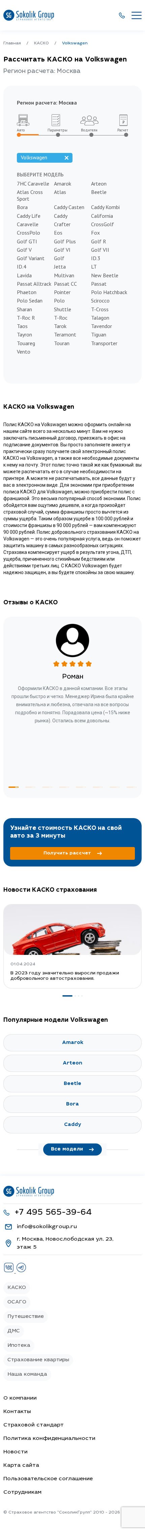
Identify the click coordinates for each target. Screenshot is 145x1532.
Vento (23, 351)
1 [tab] (13, 787)
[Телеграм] (21, 1271)
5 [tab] (81, 787)
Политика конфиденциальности (49, 1438)
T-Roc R (26, 317)
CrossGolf (102, 224)
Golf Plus (65, 241)
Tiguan (98, 334)
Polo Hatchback (109, 292)
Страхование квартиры (38, 1360)
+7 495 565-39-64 (53, 1213)
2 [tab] (30, 787)
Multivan (64, 275)
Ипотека (18, 1345)
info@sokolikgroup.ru (47, 1226)
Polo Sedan (29, 300)
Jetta (60, 266)
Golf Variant (31, 258)
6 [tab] (98, 787)
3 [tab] (47, 787)
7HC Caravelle (33, 183)
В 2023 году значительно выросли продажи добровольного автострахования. (64, 976)
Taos (22, 326)
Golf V (24, 249)
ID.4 (21, 266)
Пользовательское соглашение (48, 1479)
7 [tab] (115, 787)
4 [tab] (64, 787)
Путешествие (25, 1316)
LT (94, 266)
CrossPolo (28, 232)
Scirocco (100, 300)
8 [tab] (131, 787)
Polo (59, 300)
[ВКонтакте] (9, 1271)
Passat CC (65, 283)
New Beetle (104, 275)
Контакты (17, 1411)
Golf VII (100, 249)
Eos (58, 232)
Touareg (26, 343)
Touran (61, 343)
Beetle (99, 192)
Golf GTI (27, 241)
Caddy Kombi (105, 207)
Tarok (60, 326)
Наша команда (27, 1374)
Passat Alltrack (34, 283)
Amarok (62, 183)
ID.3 (95, 258)
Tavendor (101, 326)
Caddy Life (28, 215)
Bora (22, 207)
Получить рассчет (67, 853)
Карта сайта (21, 1465)
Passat (99, 283)
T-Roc (60, 317)
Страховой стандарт (33, 1425)
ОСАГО (16, 1302)
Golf (59, 258)
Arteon (99, 183)
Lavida (24, 275)
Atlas (60, 192)
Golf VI (62, 249)
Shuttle (62, 309)
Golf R (98, 241)
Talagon (100, 317)
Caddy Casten (69, 207)
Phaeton (26, 292)
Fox (95, 232)
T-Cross (100, 309)
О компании (20, 1398)
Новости (15, 1452)
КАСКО (16, 1287)
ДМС (13, 1331)
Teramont (65, 334)
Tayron (24, 334)
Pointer (62, 292)
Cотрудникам (22, 1492)
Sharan (24, 309)
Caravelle (27, 224)
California (102, 215)
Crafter (62, 224)
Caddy (60, 215)
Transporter (104, 343)
